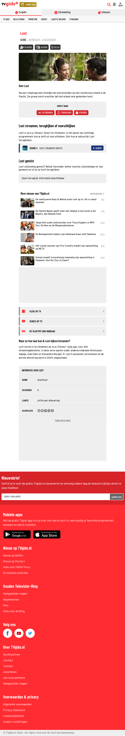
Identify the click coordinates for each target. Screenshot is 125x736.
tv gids (6, 19)
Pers (5, 605)
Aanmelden (116, 497)
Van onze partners (14, 678)
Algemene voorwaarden (17, 704)
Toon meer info (62, 420)
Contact (8, 660)
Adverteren (10, 672)
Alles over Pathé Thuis (16, 567)
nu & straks (19, 19)
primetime (32, 19)
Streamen (74, 19)
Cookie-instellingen (15, 722)
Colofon (8, 666)
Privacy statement (14, 710)
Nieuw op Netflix (13, 556)
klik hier (72, 347)
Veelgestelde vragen (15, 594)
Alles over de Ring (14, 611)
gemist (44, 19)
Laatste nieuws (58, 19)
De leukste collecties (15, 573)
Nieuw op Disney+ (14, 561)
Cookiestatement (13, 716)
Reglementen (11, 600)
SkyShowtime (11, 655)
